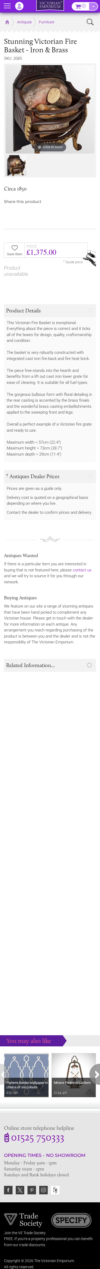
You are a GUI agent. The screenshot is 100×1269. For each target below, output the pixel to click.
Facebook (8, 1190)
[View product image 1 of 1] (16, 165)
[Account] (22, 6)
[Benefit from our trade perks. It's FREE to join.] (23, 1219)
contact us (82, 570)
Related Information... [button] (30, 665)
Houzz (55, 1190)
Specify (71, 1221)
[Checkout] (93, 6)
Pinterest (31, 1190)
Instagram (43, 1190)
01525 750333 (37, 1138)
